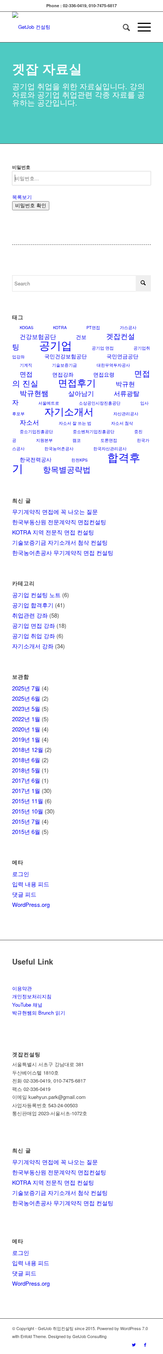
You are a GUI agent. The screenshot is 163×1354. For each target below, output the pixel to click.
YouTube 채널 (27, 1004)
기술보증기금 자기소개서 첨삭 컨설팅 (60, 542)
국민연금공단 (122, 356)
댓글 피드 (24, 894)
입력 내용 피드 (30, 884)
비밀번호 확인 (30, 205)
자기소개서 (69, 411)
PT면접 (93, 327)
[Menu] (140, 27)
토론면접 (108, 440)
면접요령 (103, 374)
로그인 (20, 874)
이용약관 (22, 988)
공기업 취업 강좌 (33, 636)
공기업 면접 (103, 348)
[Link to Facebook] (145, 1344)
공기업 (55, 345)
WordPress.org (31, 904)
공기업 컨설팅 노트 (36, 595)
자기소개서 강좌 (32, 646)
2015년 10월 (27, 811)
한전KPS (79, 460)
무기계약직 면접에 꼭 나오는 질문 (55, 511)
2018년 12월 (27, 749)
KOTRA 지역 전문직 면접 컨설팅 (53, 532)
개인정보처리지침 (32, 996)
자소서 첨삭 (122, 423)
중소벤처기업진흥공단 (93, 431)
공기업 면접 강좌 (33, 625)
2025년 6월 (26, 698)
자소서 (29, 422)
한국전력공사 (36, 459)
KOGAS (26, 327)
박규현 (125, 383)
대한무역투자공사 (113, 365)
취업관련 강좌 (30, 615)
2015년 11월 (27, 801)
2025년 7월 (26, 688)
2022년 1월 (26, 719)
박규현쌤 (34, 393)
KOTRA (60, 327)
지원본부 (44, 440)
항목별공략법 (67, 469)
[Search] (122, 27)
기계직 (26, 365)
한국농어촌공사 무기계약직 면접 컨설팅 (62, 552)
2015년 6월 (26, 831)
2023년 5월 (26, 708)
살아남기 (81, 393)
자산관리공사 (125, 413)
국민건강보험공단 (65, 356)
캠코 (76, 440)
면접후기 (77, 382)
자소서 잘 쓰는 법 (75, 423)
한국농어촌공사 (59, 448)
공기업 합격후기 (32, 605)
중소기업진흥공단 (36, 431)
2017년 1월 (26, 790)
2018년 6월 (26, 760)
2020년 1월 (26, 729)
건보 (81, 336)
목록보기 (22, 196)
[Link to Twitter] (133, 1344)
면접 (26, 373)
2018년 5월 (26, 770)
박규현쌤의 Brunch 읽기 (38, 1012)
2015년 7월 (26, 821)
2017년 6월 (26, 780)
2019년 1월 (26, 739)
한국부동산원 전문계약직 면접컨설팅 (59, 522)
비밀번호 (21, 167)
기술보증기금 (64, 365)
